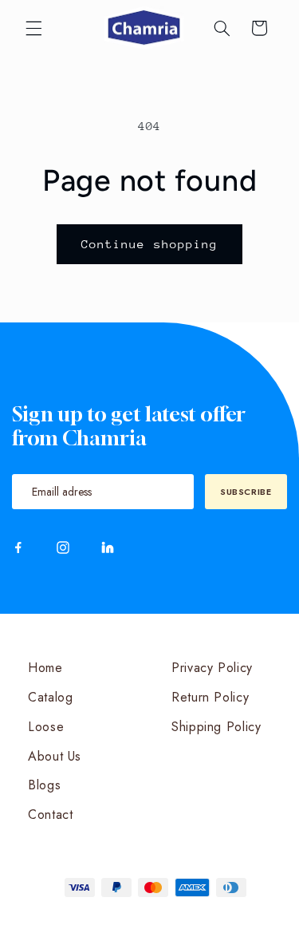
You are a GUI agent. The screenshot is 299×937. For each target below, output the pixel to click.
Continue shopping (149, 244)
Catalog (50, 697)
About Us (54, 756)
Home (45, 667)
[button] (33, 28)
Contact (50, 814)
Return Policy (210, 697)
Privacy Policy (212, 667)
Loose (46, 727)
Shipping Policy (216, 727)
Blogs (44, 785)
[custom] (18, 547)
